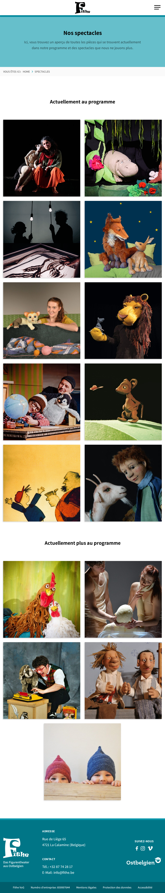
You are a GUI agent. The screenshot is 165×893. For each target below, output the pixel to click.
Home (26, 71)
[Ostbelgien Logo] (144, 861)
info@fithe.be (64, 872)
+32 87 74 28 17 (61, 866)
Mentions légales (86, 887)
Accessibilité (145, 887)
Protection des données (117, 887)
